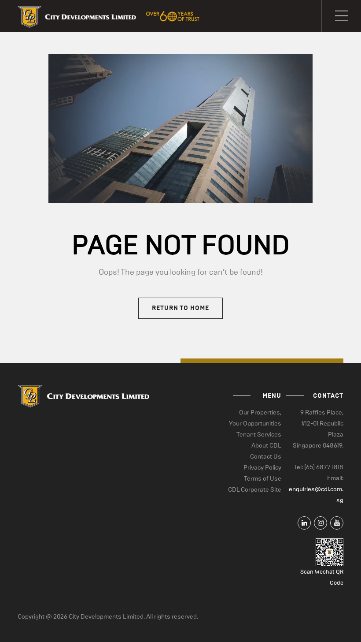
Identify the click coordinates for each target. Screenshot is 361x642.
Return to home (180, 308)
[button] (341, 16)
